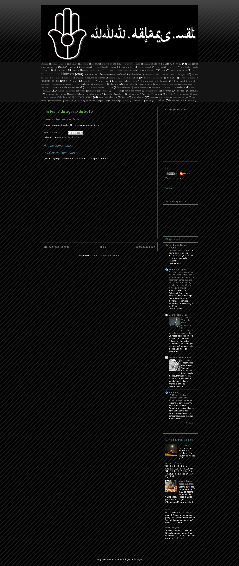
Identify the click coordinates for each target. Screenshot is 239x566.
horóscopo (45, 84)
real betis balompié (91, 94)
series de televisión (108, 97)
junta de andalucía (188, 84)
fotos (74, 81)
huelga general (58, 84)
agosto (63, 64)
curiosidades (135, 74)
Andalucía (84, 64)
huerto (78, 84)
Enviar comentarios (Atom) (106, 255)
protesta (62, 94)
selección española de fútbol (57, 97)
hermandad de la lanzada (154, 81)
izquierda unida (145, 84)
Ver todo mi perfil (173, 178)
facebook (124, 78)
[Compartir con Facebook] (78, 133)
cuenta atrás (90, 74)
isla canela (115, 84)
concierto (109, 70)
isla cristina (128, 84)
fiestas (170, 77)
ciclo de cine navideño (189, 67)
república (169, 94)
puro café (74, 94)
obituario (92, 91)
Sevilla (124, 97)
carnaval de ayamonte (120, 67)
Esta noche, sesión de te (61, 119)
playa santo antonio (152, 91)
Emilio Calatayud (177, 269)
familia (135, 77)
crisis (193, 70)
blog (189, 64)
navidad (72, 91)
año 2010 (95, 64)
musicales (62, 91)
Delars (186, 173)
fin (67, 81)
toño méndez (92, 101)
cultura (105, 74)
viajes (148, 100)
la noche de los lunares (94, 87)
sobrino (153, 97)
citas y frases (60, 70)
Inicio (103, 246)
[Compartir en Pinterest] (81, 133)
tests (79, 101)
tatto (193, 97)
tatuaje (43, 101)
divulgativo (183, 74)
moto (193, 87)
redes (119, 94)
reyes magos (183, 94)
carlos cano (85, 67)
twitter (114, 101)
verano (136, 100)
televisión (68, 101)
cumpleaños (117, 74)
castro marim (172, 67)
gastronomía (120, 81)
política (180, 90)
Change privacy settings (176, 109)
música (45, 90)
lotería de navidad (141, 87)
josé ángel (174, 84)
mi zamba (185, 360)
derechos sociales (152, 74)
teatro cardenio (55, 101)
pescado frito (117, 91)
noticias (82, 91)
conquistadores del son (126, 70)
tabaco (176, 97)
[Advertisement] (189, 138)
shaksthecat (138, 97)
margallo (167, 87)
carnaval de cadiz (145, 67)
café (63, 67)
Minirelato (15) (172, 527)
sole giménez (164, 97)
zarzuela (191, 101)
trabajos (104, 101)
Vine (173, 101)
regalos (147, 94)
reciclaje (109, 94)
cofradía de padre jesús (93, 70)
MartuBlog (174, 392)
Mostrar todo (191, 423)
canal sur (72, 67)
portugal (194, 90)
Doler (167, 509)
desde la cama (168, 74)
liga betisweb (123, 87)
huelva (70, 84)
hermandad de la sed (184, 81)
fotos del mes (88, 81)
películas (103, 91)
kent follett (45, 87)
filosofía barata (50, 80)
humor (87, 84)
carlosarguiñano (99, 67)
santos (195, 94)
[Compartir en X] (75, 133)
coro (163, 70)
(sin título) (183, 445)
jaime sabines (161, 84)
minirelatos (179, 87)
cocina (76, 70)
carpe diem (159, 67)
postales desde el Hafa (180, 357)
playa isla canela (133, 91)
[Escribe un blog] (72, 133)
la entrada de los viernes (66, 87)
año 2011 (105, 64)
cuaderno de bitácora (57, 74)
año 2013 (128, 64)
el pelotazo (56, 78)
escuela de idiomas (96, 78)
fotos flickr (103, 81)
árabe (138, 64)
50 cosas (44, 64)
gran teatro (132, 81)
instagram (99, 84)
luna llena (156, 87)
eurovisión (113, 78)
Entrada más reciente (56, 246)
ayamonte (175, 63)
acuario (54, 64)
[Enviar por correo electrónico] (69, 133)
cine (46, 70)
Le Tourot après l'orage (179, 250)
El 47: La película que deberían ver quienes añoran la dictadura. (179, 398)
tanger (185, 97)
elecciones (68, 78)
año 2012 (117, 64)
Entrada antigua (145, 246)
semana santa (83, 97)
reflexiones (133, 94)
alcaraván (73, 64)
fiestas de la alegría (187, 78)
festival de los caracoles (154, 78)
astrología (158, 63)
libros (110, 87)
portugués (50, 94)
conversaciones (147, 70)
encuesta (79, 78)
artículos (146, 64)
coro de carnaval (179, 70)
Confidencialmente (178, 315)
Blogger (138, 559)
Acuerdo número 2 (174, 463)
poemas (167, 90)
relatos (157, 94)
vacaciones (125, 101)
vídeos (161, 100)
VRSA (181, 101)
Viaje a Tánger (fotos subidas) (186, 482)
